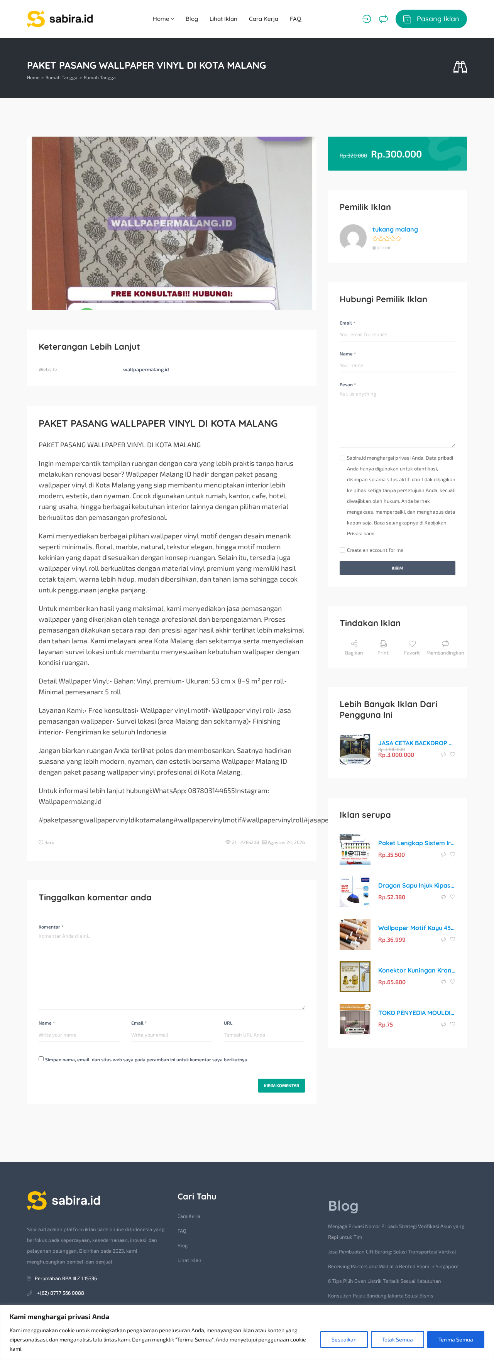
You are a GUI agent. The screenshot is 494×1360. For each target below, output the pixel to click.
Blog (192, 18)
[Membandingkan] (383, 19)
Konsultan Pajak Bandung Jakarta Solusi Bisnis (380, 1295)
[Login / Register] (366, 19)
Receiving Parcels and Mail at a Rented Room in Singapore (393, 1266)
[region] (247, 1332)
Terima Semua (455, 1339)
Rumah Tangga (62, 77)
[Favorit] (452, 754)
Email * (139, 1022)
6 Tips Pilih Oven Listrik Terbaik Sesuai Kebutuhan (384, 1281)
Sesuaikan (344, 1339)
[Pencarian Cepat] (460, 68)
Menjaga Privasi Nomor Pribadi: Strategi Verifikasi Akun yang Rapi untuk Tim (396, 1231)
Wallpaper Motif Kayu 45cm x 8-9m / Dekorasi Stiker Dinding (416, 928)
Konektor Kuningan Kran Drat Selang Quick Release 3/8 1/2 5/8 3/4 (416, 970)
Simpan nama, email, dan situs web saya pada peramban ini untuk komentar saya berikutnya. (147, 1059)
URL (228, 1022)
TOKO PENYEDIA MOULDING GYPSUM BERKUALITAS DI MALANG (416, 1013)
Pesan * (348, 384)
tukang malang (395, 229)
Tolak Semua (397, 1339)
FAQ (295, 18)
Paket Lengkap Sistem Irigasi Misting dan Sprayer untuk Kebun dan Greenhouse (416, 843)
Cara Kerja (263, 18)
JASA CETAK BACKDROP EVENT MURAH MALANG (416, 743)
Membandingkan (445, 653)
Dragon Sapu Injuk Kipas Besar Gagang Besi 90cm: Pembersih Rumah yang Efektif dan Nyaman (416, 885)
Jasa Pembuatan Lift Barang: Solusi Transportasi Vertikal (392, 1251)
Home (162, 18)
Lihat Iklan (223, 18)
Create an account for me (375, 550)
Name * (47, 1022)
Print (383, 653)
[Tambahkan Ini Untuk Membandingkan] (444, 754)
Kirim (397, 567)
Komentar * (51, 926)
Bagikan (354, 653)
